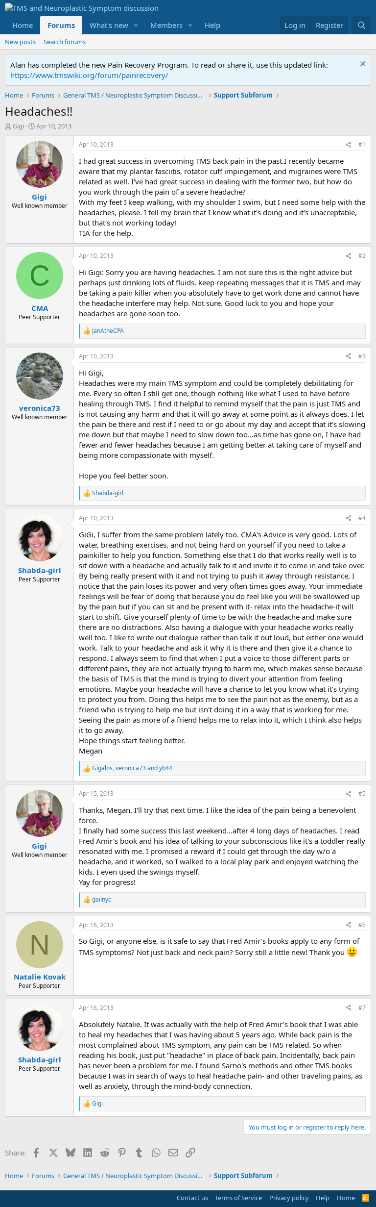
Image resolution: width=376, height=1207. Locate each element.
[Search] (361, 25)
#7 (362, 1008)
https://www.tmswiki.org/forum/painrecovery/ (89, 75)
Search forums (65, 41)
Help (212, 25)
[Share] (348, 145)
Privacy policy (289, 1197)
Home (22, 25)
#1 (362, 144)
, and (132, 768)
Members (166, 25)
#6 (362, 925)
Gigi (18, 126)
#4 (362, 518)
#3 (362, 356)
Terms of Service (238, 1197)
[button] (136, 25)
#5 (362, 793)
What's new (109, 25)
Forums (61, 25)
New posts (20, 41)
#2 (362, 255)
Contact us (192, 1197)
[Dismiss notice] (361, 65)
